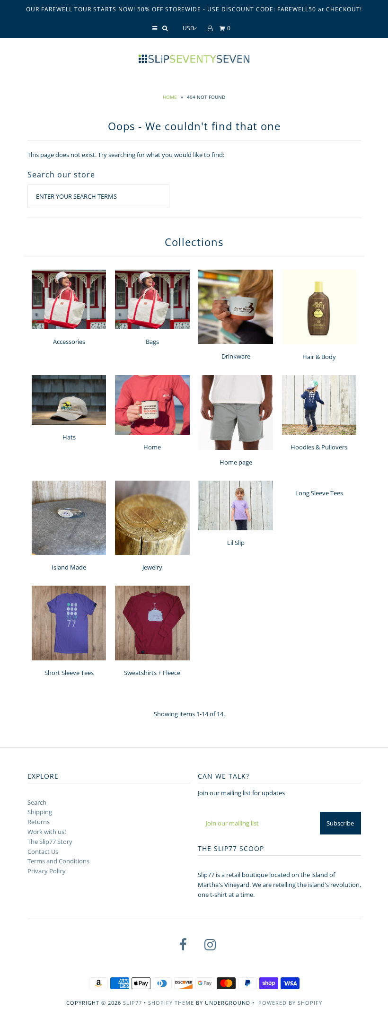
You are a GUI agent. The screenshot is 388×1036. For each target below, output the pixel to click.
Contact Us (42, 851)
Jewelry (152, 567)
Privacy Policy (46, 871)
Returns (38, 821)
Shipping (39, 812)
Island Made (69, 567)
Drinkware (235, 356)
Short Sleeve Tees (69, 672)
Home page (236, 462)
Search (36, 802)
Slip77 (132, 1002)
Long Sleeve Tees (319, 493)
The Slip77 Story (49, 841)
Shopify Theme (171, 1002)
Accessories (69, 341)
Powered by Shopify (290, 1002)
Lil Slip (236, 542)
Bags (152, 341)
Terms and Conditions (58, 861)
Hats (69, 437)
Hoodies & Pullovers (319, 447)
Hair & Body (319, 356)
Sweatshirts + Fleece (152, 672)
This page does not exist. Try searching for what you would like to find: (125, 154)
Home (170, 97)
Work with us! (46, 831)
